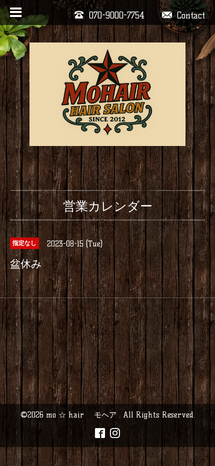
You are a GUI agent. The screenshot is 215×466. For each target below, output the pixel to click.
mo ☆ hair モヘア (82, 415)
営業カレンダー (107, 206)
